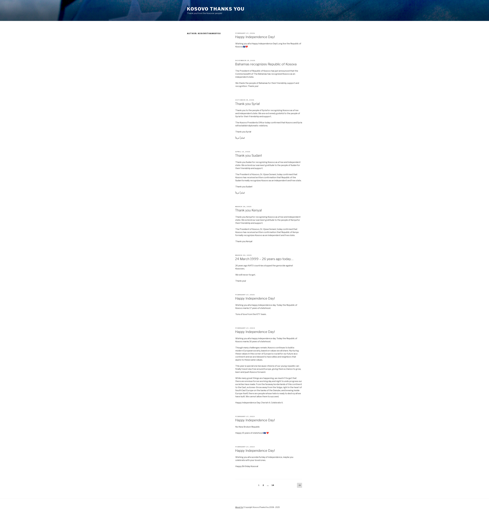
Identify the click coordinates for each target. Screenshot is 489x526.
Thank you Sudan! (248, 155)
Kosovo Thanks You (215, 9)
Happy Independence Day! (255, 37)
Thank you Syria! (247, 104)
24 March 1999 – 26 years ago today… (264, 259)
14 (273, 485)
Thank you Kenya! (248, 210)
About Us (239, 507)
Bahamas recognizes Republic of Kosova (266, 64)
